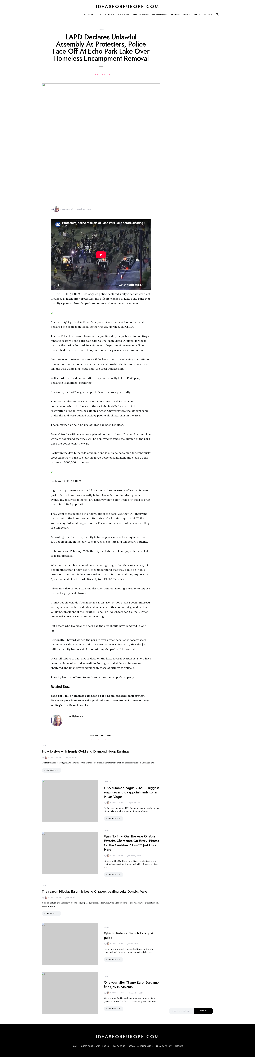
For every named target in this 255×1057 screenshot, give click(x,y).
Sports (186, 14)
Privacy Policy (164, 1046)
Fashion (175, 14)
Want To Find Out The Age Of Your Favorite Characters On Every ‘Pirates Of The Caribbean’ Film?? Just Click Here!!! (131, 843)
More (207, 14)
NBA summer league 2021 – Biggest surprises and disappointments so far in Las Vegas (131, 792)
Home (75, 1046)
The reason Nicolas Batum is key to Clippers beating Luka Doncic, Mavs (94, 891)
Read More (50, 770)
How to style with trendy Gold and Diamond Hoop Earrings (85, 751)
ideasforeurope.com (127, 6)
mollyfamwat (67, 209)
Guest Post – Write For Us (95, 1046)
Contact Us (119, 1046)
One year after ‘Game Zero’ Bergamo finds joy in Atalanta (131, 984)
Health (108, 14)
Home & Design (141, 14)
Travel (197, 14)
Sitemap (179, 1046)
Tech (99, 14)
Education (123, 14)
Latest (101, 30)
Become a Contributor (141, 1046)
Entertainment (160, 14)
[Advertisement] (191, 953)
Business (88, 14)
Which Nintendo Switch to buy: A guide (128, 935)
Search (203, 1011)
